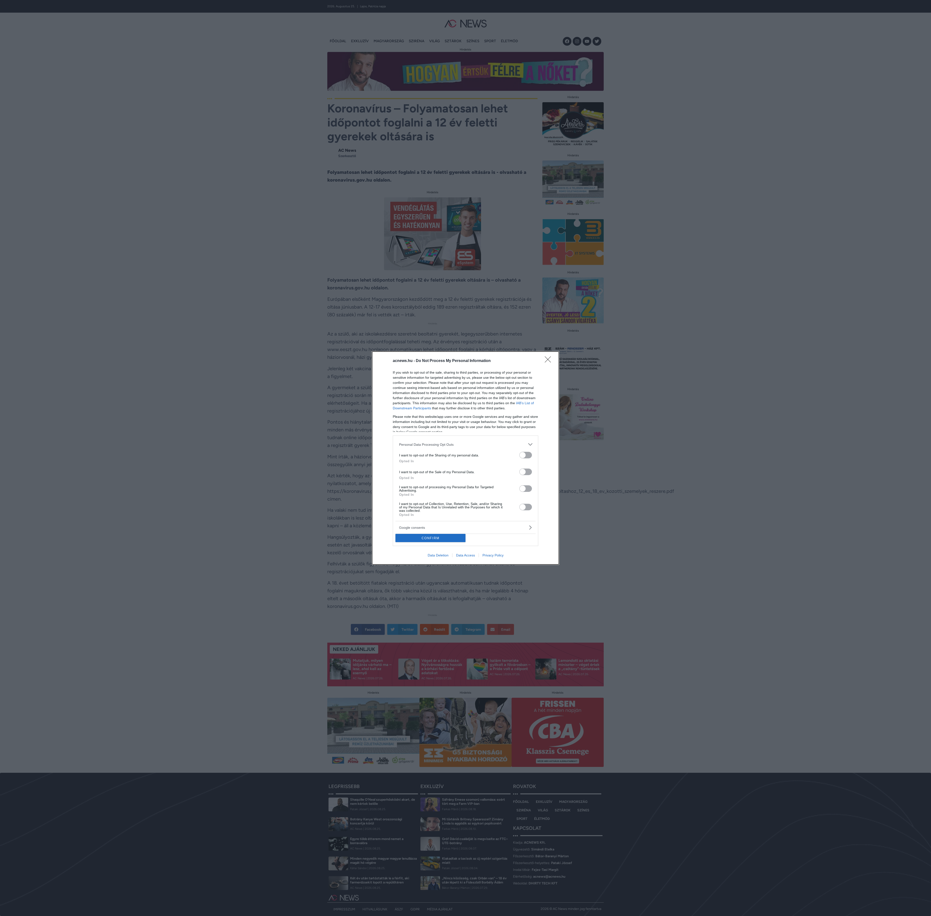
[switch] (525, 455)
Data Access (465, 555)
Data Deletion (438, 555)
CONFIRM (431, 538)
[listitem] (465, 444)
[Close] (549, 361)
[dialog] (465, 458)
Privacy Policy (493, 555)
